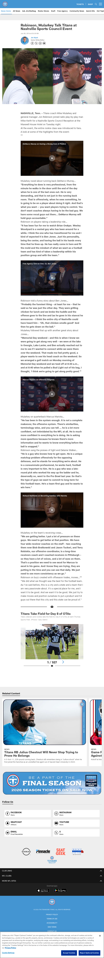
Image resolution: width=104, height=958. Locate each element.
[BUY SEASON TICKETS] (52, 783)
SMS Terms (52, 927)
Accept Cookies (69, 953)
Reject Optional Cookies (89, 953)
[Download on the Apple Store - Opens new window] (43, 891)
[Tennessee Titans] (52, 902)
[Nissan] (26, 852)
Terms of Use (52, 919)
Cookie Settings (8, 953)
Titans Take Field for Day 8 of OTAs (46, 613)
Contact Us (52, 931)
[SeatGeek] (60, 852)
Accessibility (52, 923)
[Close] (100, 936)
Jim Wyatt (34, 37)
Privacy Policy (52, 914)
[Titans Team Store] (51, 860)
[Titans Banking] (43, 852)
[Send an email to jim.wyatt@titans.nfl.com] (44, 43)
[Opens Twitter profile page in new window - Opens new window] (36, 43)
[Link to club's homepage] (5, 3)
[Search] (96, 4)
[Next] (63, 661)
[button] (52, 158)
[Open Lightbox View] (52, 647)
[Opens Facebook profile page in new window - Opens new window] (32, 43)
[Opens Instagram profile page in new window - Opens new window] (40, 43)
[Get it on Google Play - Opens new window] (60, 892)
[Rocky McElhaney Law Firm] (77, 852)
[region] (52, 945)
